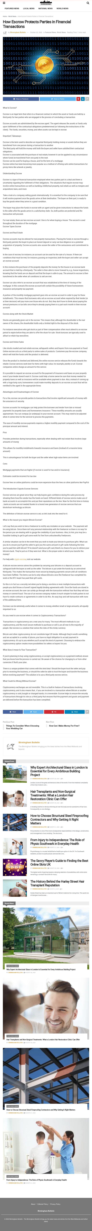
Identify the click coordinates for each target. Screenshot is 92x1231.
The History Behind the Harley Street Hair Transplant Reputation (57, 883)
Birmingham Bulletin (18, 32)
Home (5, 16)
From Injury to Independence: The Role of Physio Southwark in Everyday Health (57, 842)
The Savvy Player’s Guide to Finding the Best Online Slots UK (59, 862)
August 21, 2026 (54, 827)
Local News (28, 8)
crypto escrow (20, 559)
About (33, 1204)
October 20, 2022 (36, 32)
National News (45, 8)
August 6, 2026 (54, 889)
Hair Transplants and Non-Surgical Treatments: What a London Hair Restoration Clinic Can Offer (52, 795)
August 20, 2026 (54, 868)
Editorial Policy (42, 1204)
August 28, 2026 (54, 778)
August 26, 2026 (54, 803)
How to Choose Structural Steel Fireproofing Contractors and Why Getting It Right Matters (59, 819)
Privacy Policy (55, 1204)
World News (62, 8)
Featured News (12, 8)
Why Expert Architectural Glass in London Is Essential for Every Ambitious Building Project (59, 771)
